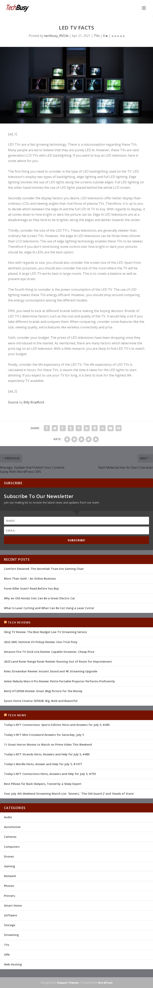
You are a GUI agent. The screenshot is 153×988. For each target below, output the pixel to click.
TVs (97, 36)
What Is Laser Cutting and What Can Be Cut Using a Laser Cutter (49, 608)
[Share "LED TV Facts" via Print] (119, 428)
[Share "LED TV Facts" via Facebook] (47, 428)
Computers (12, 847)
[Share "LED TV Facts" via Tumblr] (71, 428)
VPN (7, 954)
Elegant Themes (68, 982)
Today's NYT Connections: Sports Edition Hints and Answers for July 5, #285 (57, 725)
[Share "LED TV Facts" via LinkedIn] (87, 428)
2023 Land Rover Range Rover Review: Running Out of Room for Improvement (58, 661)
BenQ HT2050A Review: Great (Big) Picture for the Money (43, 691)
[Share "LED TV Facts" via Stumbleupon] (103, 428)
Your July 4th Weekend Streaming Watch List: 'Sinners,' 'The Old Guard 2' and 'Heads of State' (69, 793)
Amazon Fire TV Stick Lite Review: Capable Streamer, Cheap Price (49, 652)
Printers (9, 896)
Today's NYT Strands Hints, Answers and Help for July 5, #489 (46, 754)
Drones (9, 856)
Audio (8, 817)
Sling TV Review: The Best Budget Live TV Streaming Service (45, 632)
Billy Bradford (34, 402)
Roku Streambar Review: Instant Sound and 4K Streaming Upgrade (50, 671)
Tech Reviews (19, 622)
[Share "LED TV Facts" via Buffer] (95, 428)
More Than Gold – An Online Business (30, 578)
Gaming (9, 866)
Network (10, 876)
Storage (9, 925)
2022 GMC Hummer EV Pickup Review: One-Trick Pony (40, 642)
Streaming (11, 935)
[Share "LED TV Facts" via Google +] (63, 428)
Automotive (12, 827)
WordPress (105, 982)
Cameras (10, 837)
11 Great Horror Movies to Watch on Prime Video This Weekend (48, 744)
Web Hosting (13, 964)
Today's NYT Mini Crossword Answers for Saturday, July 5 (44, 735)
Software (10, 915)
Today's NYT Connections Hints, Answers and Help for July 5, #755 (50, 774)
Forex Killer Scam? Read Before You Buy (31, 588)
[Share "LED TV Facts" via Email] (111, 428)
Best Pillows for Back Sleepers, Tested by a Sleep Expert (42, 784)
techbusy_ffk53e (56, 36)
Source (13, 402)
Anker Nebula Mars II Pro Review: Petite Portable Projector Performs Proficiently (59, 681)
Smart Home (13, 905)
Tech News (17, 715)
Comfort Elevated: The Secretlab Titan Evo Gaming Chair (44, 569)
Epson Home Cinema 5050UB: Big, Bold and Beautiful (40, 701)
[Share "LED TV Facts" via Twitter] (55, 428)
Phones (9, 886)
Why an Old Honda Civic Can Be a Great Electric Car (39, 598)
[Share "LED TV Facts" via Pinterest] (79, 428)
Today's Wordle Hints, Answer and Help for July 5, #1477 (43, 764)
